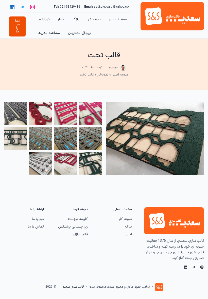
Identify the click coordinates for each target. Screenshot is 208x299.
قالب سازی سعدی (73, 287)
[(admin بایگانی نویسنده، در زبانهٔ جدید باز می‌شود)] (123, 70)
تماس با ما (17, 26)
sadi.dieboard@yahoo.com (112, 7)
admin (113, 67)
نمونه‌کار (102, 74)
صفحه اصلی (120, 74)
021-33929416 (70, 7)
